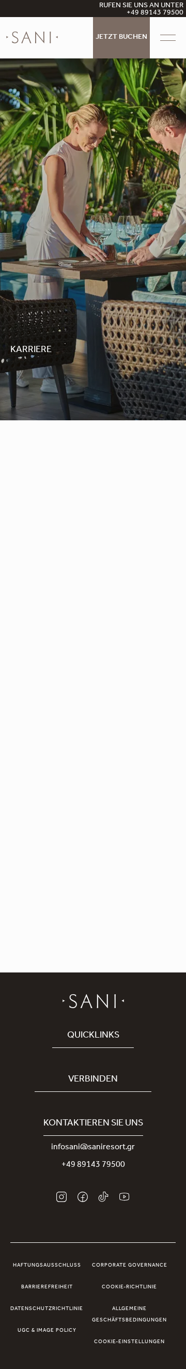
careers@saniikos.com (97, 837)
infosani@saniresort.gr (93, 1148)
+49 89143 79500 (93, 1165)
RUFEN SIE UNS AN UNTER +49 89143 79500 (141, 10)
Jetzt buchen (121, 37)
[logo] (32, 38)
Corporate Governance (129, 1265)
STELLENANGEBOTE (48, 764)
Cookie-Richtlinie (129, 1287)
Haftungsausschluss (47, 1265)
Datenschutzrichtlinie (46, 1309)
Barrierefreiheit (47, 1287)
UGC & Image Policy (47, 1330)
